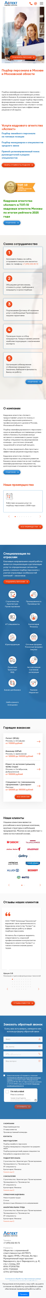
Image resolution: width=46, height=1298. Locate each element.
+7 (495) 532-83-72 (30, 264)
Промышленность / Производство (16, 1164)
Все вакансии (23, 797)
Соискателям (9, 1176)
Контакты (7, 1136)
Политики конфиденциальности (23, 1085)
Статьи (6, 1200)
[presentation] (9, 516)
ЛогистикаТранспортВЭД (12, 669)
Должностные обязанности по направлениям (20, 1203)
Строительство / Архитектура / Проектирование (22, 1161)
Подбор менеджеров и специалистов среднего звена (22, 144)
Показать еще (8, 1172)
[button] (15, 516)
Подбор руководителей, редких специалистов (21, 1151)
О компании (8, 1123)
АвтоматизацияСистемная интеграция (33, 669)
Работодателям (10, 1141)
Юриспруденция (12, 644)
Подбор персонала (11, 1158)
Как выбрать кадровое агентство (16, 1154)
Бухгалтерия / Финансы (12, 1169)
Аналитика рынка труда (14, 1207)
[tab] (23, 740)
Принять (23, 1294)
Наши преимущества (11, 1127)
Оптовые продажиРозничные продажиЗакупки (33, 647)
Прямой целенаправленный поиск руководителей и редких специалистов (21, 154)
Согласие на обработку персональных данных (23, 1279)
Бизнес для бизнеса (12, 690)
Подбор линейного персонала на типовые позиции (18, 135)
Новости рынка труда (11, 1198)
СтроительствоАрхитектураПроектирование (12, 604)
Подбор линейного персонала (15, 1144)
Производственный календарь (15, 1132)
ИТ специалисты (12, 624)
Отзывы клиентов (10, 1129)
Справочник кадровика (13, 1194)
